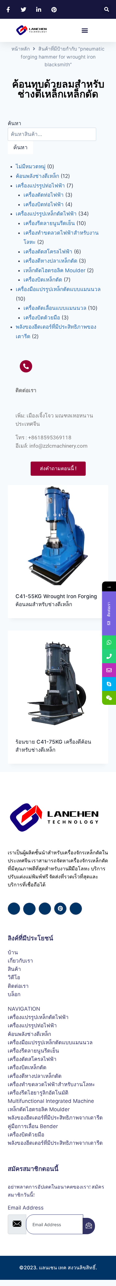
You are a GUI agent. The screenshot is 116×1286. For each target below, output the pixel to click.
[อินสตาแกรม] (76, 908)
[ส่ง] (89, 1226)
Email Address (26, 1208)
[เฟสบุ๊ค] (14, 908)
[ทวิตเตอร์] (29, 909)
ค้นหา (14, 123)
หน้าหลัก (20, 49)
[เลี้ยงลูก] (60, 908)
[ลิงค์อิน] (45, 908)
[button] (106, 9)
